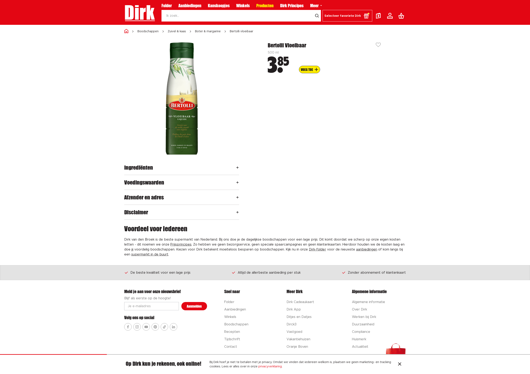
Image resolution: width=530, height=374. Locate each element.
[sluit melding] (399, 364)
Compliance (361, 331)
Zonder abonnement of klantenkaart (377, 272)
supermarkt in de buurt (149, 254)
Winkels (243, 5)
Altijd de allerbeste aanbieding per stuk (269, 272)
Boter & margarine (208, 31)
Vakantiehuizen (298, 339)
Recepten (232, 331)
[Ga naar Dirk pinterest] (155, 327)
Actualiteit (360, 346)
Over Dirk (359, 309)
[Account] (390, 16)
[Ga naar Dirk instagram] (137, 327)
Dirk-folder (317, 249)
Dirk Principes (292, 5)
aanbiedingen (366, 249)
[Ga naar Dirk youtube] (146, 327)
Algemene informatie (368, 302)
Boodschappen (148, 31)
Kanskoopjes (219, 5)
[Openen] (237, 167)
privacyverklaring (270, 366)
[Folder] (379, 16)
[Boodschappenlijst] (402, 16)
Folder (166, 5)
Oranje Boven (297, 346)
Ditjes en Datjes (299, 317)
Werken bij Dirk (364, 317)
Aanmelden (194, 306)
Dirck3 (291, 324)
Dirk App (294, 309)
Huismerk (359, 339)
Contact (230, 346)
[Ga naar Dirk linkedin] (173, 327)
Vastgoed (294, 331)
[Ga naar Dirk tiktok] (164, 327)
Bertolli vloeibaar (241, 31)
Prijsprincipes (181, 244)
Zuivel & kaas (177, 31)
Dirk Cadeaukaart (300, 302)
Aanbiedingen (189, 5)
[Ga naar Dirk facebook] (128, 327)
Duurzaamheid (363, 324)
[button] (347, 16)
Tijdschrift (232, 339)
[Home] (126, 31)
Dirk (139, 12)
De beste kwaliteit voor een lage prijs (160, 272)
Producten (264, 5)
